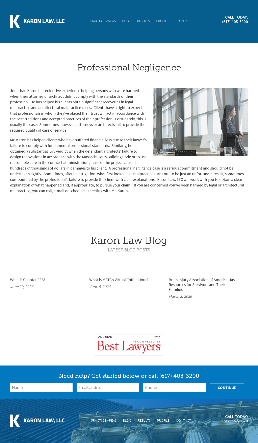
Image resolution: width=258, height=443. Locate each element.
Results (143, 21)
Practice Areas (103, 21)
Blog (126, 21)
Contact (184, 21)
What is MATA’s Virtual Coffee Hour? (119, 280)
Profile (163, 420)
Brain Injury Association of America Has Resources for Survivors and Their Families (202, 285)
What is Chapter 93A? (27, 280)
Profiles (163, 21)
